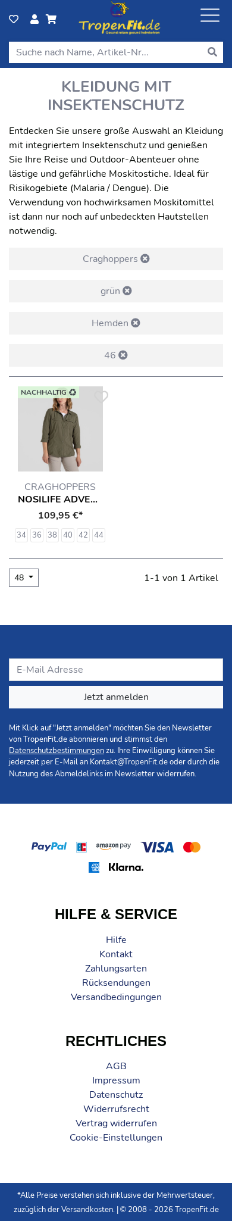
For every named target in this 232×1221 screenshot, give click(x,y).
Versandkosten (87, 1209)
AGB (116, 1066)
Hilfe (116, 940)
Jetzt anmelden (116, 697)
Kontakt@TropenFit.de (129, 762)
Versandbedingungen (116, 997)
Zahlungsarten (116, 968)
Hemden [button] (111, 323)
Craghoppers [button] (111, 259)
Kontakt (116, 954)
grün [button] (112, 291)
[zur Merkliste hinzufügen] (100, 397)
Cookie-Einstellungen (116, 1137)
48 (20, 577)
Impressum (116, 1080)
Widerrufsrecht (116, 1109)
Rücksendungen (116, 982)
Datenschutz (116, 1094)
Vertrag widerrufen (116, 1123)
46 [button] (111, 355)
